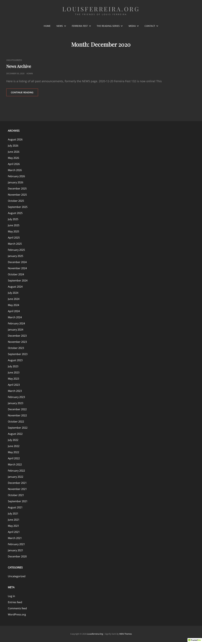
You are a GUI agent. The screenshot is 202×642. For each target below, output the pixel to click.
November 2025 (17, 194)
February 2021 (16, 544)
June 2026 (13, 151)
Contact (150, 25)
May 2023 (13, 378)
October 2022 (16, 421)
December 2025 (17, 188)
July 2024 (13, 293)
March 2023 (15, 391)
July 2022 (13, 440)
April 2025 (14, 237)
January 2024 (15, 329)
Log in (11, 596)
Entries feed (15, 602)
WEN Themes (125, 633)
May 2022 (13, 452)
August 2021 (15, 507)
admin (30, 73)
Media (132, 25)
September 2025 (17, 207)
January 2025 (15, 256)
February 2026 (16, 176)
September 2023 (17, 354)
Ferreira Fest (80, 25)
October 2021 (16, 495)
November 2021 (17, 489)
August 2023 (15, 360)
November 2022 (17, 415)
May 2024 (13, 305)
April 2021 (14, 532)
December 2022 (17, 409)
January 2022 (15, 476)
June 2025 (13, 225)
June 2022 (13, 446)
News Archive (18, 66)
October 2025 (16, 201)
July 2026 (13, 145)
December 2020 (17, 556)
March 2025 (15, 243)
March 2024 (15, 317)
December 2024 (17, 262)
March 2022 (15, 464)
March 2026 (15, 170)
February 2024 (16, 323)
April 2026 (14, 164)
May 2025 (13, 231)
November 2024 (17, 268)
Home (47, 25)
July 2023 (13, 366)
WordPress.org (17, 614)
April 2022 (14, 458)
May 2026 (13, 158)
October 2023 (16, 348)
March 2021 (15, 538)
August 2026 (15, 139)
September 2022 (17, 427)
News (59, 25)
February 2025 (16, 250)
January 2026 (15, 182)
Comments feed (17, 608)
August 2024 (15, 286)
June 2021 (13, 519)
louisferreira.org (101, 9)
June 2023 (13, 372)
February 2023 (16, 397)
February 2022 (16, 470)
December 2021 (17, 483)
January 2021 (15, 550)
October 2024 (16, 274)
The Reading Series (108, 25)
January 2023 (15, 403)
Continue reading (24, 93)
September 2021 (17, 501)
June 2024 (13, 299)
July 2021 (13, 513)
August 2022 (15, 434)
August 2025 (15, 213)
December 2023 (17, 335)
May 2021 (13, 526)
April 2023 (14, 384)
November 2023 (17, 342)
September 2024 (17, 280)
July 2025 (13, 219)
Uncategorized (14, 60)
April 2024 (14, 311)
